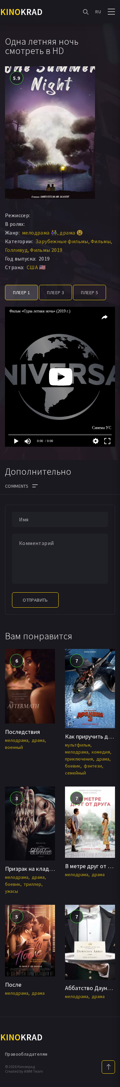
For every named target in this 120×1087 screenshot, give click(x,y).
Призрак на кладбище (34, 868)
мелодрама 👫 (39, 232)
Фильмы (101, 241)
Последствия (22, 732)
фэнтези (93, 766)
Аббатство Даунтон (90, 988)
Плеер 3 (55, 292)
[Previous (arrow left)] (11, 543)
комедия (101, 752)
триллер (32, 884)
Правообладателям (26, 1054)
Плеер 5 (89, 292)
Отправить (35, 600)
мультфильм (77, 745)
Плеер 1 (21, 292)
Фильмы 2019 (46, 250)
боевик (72, 766)
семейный (75, 773)
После (13, 984)
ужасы (11, 891)
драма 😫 (71, 232)
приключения (79, 759)
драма (38, 740)
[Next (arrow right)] (108, 543)
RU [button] (98, 12)
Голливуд (16, 250)
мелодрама (16, 740)
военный (14, 747)
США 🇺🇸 (36, 267)
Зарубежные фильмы (61, 241)
